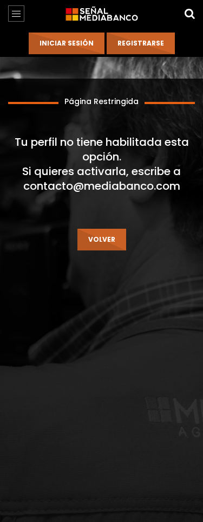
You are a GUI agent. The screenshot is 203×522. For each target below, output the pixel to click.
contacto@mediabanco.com (101, 186)
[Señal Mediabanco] (101, 13)
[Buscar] (189, 13)
